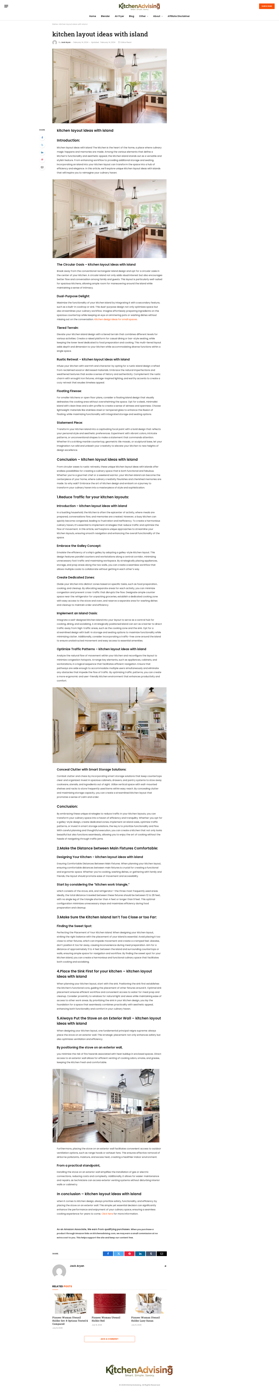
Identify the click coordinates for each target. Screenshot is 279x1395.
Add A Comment (109, 1339)
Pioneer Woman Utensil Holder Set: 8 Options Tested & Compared (70, 1320)
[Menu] (6, 6)
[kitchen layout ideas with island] (109, 86)
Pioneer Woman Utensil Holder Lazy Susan (145, 1319)
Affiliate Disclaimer (179, 16)
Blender (105, 16)
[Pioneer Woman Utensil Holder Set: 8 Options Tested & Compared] (70, 1304)
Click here (107, 1213)
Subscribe (267, 6)
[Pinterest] (42, 160)
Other (142, 16)
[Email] (42, 167)
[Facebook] (42, 137)
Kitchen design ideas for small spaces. (115, 319)
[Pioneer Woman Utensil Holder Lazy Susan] (149, 1304)
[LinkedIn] (42, 152)
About (156, 16)
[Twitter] (42, 145)
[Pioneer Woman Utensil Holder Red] (109, 1304)
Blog (131, 16)
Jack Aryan (66, 42)
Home (92, 16)
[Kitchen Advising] (139, 6)
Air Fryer (119, 16)
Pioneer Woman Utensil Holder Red (106, 1319)
